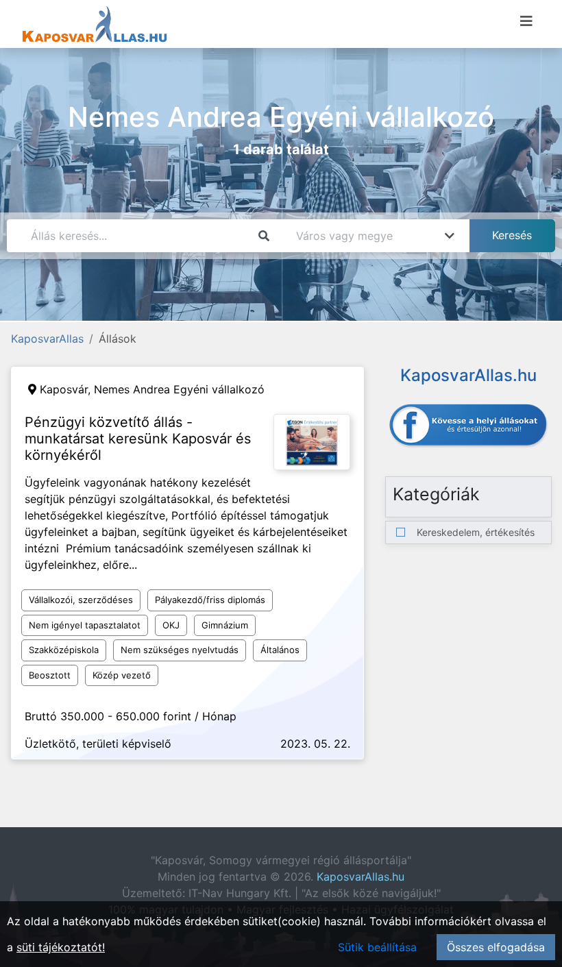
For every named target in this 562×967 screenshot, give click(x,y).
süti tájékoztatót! (60, 947)
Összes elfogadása (496, 947)
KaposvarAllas (47, 338)
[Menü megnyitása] (526, 21)
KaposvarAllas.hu (360, 876)
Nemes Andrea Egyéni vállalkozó (179, 389)
